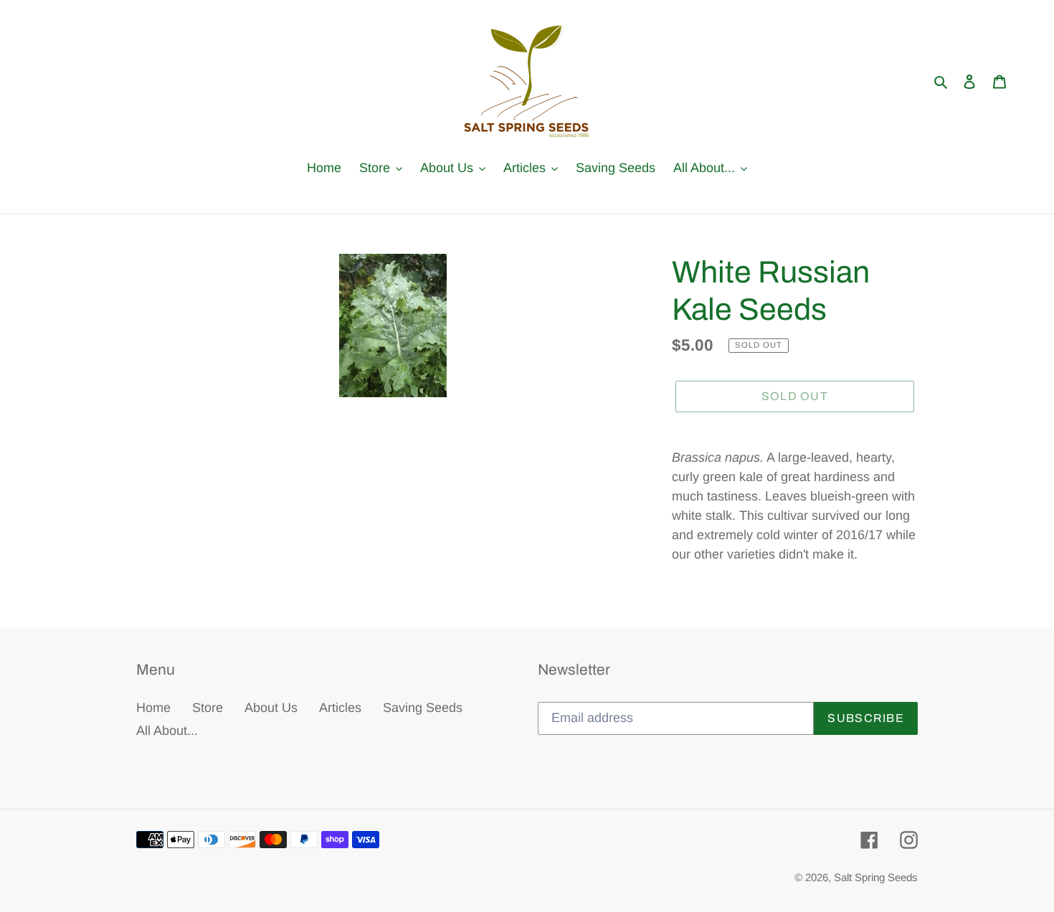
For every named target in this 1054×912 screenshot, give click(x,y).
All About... (167, 730)
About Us (271, 707)
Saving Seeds (422, 707)
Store (207, 707)
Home (153, 707)
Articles (340, 707)
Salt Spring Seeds (876, 877)
